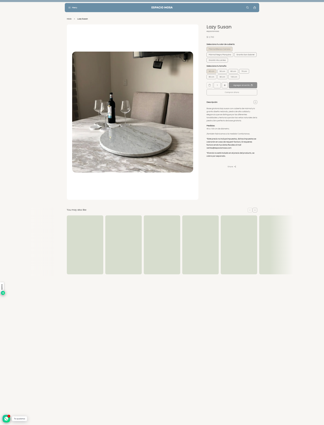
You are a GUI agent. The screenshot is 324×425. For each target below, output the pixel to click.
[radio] (219, 49)
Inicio (69, 19)
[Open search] (248, 8)
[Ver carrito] (255, 8)
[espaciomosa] (162, 7)
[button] (250, 210)
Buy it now (232, 92)
